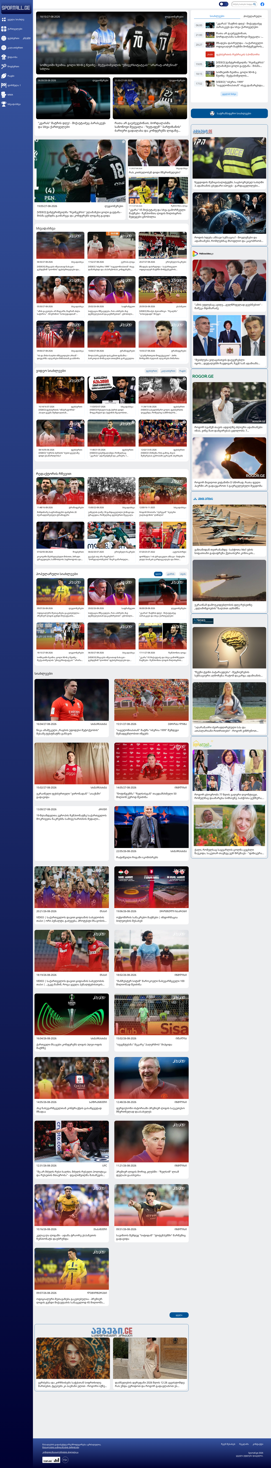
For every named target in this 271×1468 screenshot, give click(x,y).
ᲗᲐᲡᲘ (103, 911)
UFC (104, 1165)
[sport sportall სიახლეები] (262, 4)
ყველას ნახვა (229, 94)
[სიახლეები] (111, 1332)
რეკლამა (244, 1444)
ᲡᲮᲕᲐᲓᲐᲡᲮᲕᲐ (99, 724)
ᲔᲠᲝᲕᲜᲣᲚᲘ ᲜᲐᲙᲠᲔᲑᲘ (173, 911)
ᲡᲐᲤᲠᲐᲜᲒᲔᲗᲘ (98, 1102)
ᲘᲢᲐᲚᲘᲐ (181, 1038)
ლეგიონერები (114, 206)
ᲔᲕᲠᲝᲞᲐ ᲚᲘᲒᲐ (177, 724)
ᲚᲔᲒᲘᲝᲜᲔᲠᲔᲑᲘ (97, 1293)
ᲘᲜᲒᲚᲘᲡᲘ (181, 787)
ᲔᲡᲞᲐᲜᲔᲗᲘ (100, 1229)
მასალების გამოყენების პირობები (60, 1447)
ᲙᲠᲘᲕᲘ (102, 809)
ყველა (179, 1315)
